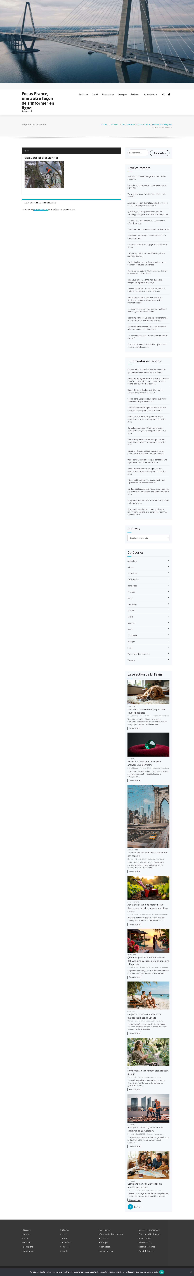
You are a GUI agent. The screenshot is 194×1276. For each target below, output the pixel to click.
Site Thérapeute (135, 439)
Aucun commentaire (161, 716)
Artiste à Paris (134, 369)
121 (139, 1207)
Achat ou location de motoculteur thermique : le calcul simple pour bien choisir (147, 204)
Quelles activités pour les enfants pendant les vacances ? (145, 391)
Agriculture (132, 561)
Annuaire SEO (145, 1238)
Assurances (132, 573)
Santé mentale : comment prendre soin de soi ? (148, 229)
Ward (130, 459)
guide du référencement (138, 489)
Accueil (104, 124)
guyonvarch (133, 451)
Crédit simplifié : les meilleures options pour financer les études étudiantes (146, 263)
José (28, 150)
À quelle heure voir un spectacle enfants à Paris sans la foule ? (146, 371)
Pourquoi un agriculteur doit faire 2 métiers (148, 378)
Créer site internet (147, 1247)
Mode (130, 629)
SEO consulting (145, 1242)
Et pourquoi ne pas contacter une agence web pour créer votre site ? (146, 409)
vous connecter (40, 209)
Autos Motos (150, 94)
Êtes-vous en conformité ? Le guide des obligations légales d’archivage (144, 281)
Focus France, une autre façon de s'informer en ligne (38, 100)
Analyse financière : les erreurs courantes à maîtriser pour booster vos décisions (146, 290)
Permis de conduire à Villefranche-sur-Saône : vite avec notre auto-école (147, 272)
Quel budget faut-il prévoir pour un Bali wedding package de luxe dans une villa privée (147, 213)
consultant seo (134, 416)
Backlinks (131, 390)
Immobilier (132, 604)
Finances (131, 592)
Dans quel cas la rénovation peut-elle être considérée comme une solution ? (147, 512)
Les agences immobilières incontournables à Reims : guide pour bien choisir (147, 310)
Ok (161, 1272)
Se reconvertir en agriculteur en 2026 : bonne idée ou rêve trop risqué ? (146, 382)
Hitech (130, 598)
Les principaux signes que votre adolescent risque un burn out (146, 400)
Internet (130, 610)
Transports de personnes (138, 654)
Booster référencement (149, 1230)
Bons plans (108, 94)
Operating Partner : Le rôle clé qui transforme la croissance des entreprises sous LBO (147, 319)
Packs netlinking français (149, 1234)
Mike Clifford (133, 468)
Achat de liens (106, 1251)
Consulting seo (134, 428)
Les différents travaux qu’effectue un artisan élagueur (147, 124)
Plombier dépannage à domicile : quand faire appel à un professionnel (147, 345)
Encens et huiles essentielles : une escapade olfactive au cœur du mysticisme (146, 328)
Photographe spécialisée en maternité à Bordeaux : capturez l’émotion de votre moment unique (145, 300)
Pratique (83, 94)
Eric (129, 480)
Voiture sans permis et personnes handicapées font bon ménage (145, 452)
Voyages (122, 94)
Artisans (135, 94)
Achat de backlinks (147, 1251)
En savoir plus (134, 728)
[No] (190, 1272)
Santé (95, 94)
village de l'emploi (136, 500)
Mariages (131, 623)
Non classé (132, 635)
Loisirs (130, 617)
